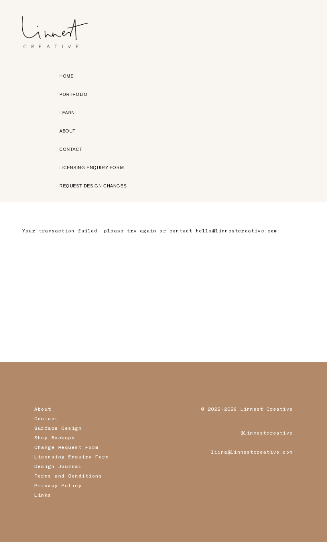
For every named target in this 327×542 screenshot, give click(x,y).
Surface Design (58, 428)
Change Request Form (66, 447)
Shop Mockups (54, 438)
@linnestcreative (266, 433)
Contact (46, 418)
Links (42, 495)
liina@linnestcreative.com (252, 452)
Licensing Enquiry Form (71, 457)
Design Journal (58, 466)
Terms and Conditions (68, 476)
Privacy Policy (58, 485)
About (42, 409)
